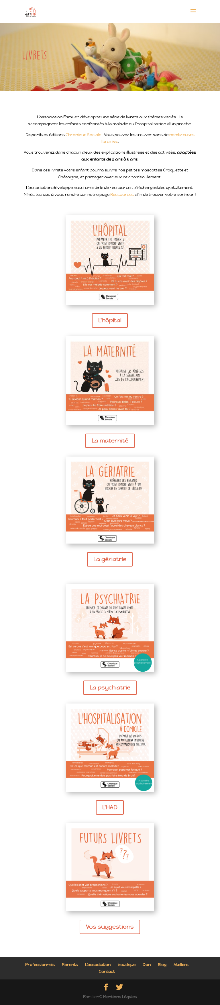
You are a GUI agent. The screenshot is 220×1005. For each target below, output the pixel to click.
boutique (126, 964)
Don (147, 964)
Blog (162, 964)
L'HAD (109, 807)
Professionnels (40, 964)
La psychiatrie (110, 687)
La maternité (110, 440)
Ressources (122, 194)
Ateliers (181, 964)
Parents (70, 964)
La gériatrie (109, 559)
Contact (107, 971)
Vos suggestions (110, 926)
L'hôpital (109, 320)
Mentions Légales (120, 996)
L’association (98, 964)
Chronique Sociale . (85, 134)
